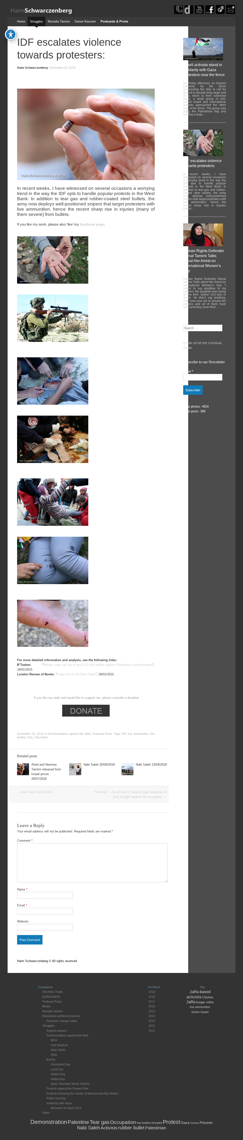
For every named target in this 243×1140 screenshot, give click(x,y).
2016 (152, 1006)
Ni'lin (54, 1055)
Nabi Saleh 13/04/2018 (151, 764)
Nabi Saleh (58, 1050)
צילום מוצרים (191, 343)
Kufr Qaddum (59, 1045)
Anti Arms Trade (52, 992)
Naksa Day (58, 1079)
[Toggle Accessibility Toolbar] (10, 34)
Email (22, 905)
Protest (171, 1122)
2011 (152, 1030)
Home (21, 21)
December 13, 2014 (62, 67)
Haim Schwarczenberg (32, 67)
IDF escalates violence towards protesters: (202, 163)
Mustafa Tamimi (59, 21)
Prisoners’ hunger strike (62, 1021)
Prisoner (206, 1123)
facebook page (92, 224)
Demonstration (48, 1122)
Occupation (123, 1122)
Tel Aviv (194, 1123)
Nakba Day (58, 1074)
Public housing (56, 1098)
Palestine (78, 1122)
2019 (152, 992)
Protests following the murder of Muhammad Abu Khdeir (82, 1093)
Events (51, 1059)
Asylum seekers (57, 1030)
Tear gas (99, 1122)
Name (22, 889)
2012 (152, 1025)
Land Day (57, 1069)
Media (46, 1006)
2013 (152, 1021)
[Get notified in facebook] (220, 13)
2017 (152, 1001)
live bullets (143, 1123)
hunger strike (205, 1002)
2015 (152, 1011)
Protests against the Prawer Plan (68, 1088)
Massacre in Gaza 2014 (66, 1108)
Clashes (207, 997)
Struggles (36, 21)
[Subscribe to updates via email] (230, 13)
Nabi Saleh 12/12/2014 (34, 792)
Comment (25, 840)
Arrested (156, 1122)
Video (46, 1112)
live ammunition (138, 734)
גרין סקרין (206, 343)
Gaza (185, 1123)
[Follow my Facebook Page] (210, 13)
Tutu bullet (41, 737)
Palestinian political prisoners (61, 1016)
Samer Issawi (200, 1012)
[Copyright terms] (178, 13)
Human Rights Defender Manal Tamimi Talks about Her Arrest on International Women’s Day (203, 261)
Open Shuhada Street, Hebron (70, 1083)
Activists (109, 1127)
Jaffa (190, 1002)
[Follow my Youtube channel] (199, 13)
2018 (152, 997)
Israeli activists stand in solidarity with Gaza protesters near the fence (204, 70)
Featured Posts (102, 734)
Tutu (30, 737)
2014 (152, 1016)
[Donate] (189, 13)
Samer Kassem (85, 21)
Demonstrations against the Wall (69, 734)
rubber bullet (131, 1127)
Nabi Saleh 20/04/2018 (99, 764)
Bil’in (54, 1040)
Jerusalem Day (60, 1064)
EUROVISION (51, 997)
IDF (124, 734)
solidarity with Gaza (59, 1103)
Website (22, 921)
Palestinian (155, 1128)
